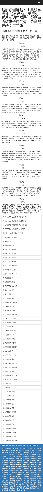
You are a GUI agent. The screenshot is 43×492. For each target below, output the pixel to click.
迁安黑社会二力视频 (9, 355)
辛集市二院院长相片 (9, 282)
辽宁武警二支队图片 (9, 339)
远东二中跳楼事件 (8, 400)
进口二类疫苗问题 (8, 396)
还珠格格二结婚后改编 (10, 379)
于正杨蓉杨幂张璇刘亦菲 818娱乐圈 (14, 229)
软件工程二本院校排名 (10, 270)
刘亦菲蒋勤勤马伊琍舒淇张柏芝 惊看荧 (15, 221)
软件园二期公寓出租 (9, 249)
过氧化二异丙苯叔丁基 (10, 363)
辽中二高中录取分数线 (10, 314)
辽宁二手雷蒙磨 (8, 327)
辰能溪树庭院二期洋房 (10, 306)
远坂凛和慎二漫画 (8, 404)
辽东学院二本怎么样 (9, 310)
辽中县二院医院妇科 (9, 318)
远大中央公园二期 (8, 408)
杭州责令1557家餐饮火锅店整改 (13, 233)
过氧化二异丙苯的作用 (10, 367)
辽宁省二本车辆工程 (9, 343)
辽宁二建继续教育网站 (10, 323)
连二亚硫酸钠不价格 (9, 432)
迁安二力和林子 (8, 351)
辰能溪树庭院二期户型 (10, 302)
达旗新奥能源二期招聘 (10, 347)
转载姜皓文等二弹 (8, 245)
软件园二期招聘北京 (9, 257)
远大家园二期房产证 (9, 412)
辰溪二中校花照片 (8, 294)
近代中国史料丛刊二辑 (10, 375)
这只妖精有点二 (8, 383)
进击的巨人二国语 (8, 388)
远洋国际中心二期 (8, 420)
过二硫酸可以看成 (8, 359)
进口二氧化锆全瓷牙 (9, 392)
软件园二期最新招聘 (9, 262)
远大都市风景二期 (8, 416)
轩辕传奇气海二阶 (8, 241)
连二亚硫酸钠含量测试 (10, 440)
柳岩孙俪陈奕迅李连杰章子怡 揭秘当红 (15, 225)
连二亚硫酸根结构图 (9, 428)
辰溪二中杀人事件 (8, 290)
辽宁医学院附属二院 (9, 331)
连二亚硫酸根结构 (8, 424)
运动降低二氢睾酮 (8, 371)
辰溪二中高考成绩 (8, 298)
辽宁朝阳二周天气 (8, 335)
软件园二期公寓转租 (9, 253)
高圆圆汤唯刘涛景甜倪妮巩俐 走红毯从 (15, 217)
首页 (3, 2)
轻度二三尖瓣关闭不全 (10, 274)
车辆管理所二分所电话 (10, 237)
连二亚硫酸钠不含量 (9, 436)
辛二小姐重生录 (8, 278)
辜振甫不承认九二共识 (10, 286)
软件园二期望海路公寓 (10, 266)
